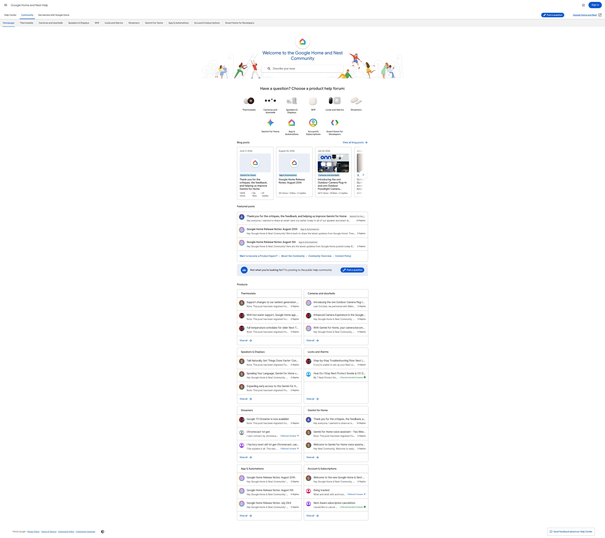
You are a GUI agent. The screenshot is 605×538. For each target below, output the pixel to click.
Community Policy (66, 531)
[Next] (363, 174)
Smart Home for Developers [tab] (239, 23)
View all (243, 340)
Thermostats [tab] (26, 23)
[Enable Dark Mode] (102, 531)
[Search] (269, 68)
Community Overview (319, 256)
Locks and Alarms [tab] (114, 23)
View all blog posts (353, 142)
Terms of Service (48, 531)
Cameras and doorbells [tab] (51, 23)
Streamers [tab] (134, 23)
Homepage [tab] (8, 23)
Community (27, 15)
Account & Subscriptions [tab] (207, 23)
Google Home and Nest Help (29, 5)
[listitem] (255, 173)
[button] (5, 5)
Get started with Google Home (53, 15)
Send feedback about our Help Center (572, 531)
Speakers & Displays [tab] (78, 23)
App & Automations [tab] (179, 23)
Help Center (10, 15)
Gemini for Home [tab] (154, 23)
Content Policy (343, 256)
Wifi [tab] (97, 23)
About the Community (293, 256)
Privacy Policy (33, 531)
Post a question (554, 15)
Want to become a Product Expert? (259, 256)
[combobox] (302, 68)
